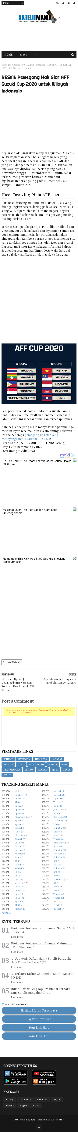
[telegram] (63, 3)
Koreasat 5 (20, 853)
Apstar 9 (19, 820)
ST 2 (55, 882)
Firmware (42, 1099)
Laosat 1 (57, 831)
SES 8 (17, 875)
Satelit (36, 1105)
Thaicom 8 (58, 897)
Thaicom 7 (58, 838)
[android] (74, 3)
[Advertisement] (39, 37)
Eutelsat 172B (21, 794)
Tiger (54, 769)
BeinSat (8, 758)
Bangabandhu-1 (61, 842)
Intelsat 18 (58, 790)
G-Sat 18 (57, 904)
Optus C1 (58, 805)
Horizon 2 (58, 886)
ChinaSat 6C (59, 827)
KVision (8, 764)
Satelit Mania (55, 1119)
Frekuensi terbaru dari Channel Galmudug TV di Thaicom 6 (41, 945)
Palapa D (19, 857)
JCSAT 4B (58, 835)
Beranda (6, 64)
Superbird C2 (60, 816)
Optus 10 (19, 805)
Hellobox (41, 758)
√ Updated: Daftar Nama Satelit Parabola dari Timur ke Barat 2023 (41, 960)
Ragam (23, 1105)
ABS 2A (18, 904)
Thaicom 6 (20, 897)
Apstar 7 (19, 901)
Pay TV (57, 1099)
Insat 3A (57, 875)
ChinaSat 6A (21, 835)
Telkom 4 (19, 864)
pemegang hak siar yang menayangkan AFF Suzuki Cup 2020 (30, 437)
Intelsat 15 (20, 890)
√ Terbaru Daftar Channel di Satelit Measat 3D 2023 (42, 975)
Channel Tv (17, 64)
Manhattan (36, 764)
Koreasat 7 (20, 849)
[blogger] (57, 3)
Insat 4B (19, 893)
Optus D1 (58, 798)
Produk (10, 1105)
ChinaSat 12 (21, 886)
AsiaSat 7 (57, 864)
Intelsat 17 (58, 908)
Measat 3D (20, 882)
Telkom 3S (20, 846)
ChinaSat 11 (59, 868)
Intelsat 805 (59, 794)
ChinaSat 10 (59, 857)
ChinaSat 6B (59, 849)
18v (66, 820)
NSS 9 (18, 790)
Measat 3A (58, 879)
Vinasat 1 (57, 824)
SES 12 (56, 871)
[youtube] (69, 3)
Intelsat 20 (20, 908)
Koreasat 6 (58, 846)
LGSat (21, 764)
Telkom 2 (58, 801)
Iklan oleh (16, 1004)
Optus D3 (19, 809)
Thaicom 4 (20, 842)
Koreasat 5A (59, 853)
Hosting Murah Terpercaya (39, 1010)
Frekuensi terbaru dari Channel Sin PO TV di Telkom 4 (43, 930)
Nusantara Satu (22, 816)
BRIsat (56, 813)
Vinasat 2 (19, 827)
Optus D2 (19, 813)
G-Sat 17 (19, 879)
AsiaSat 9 (19, 838)
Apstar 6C (19, 824)
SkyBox (29, 769)
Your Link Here (39, 1027)
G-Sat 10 (57, 890)
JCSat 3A (19, 831)
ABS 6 (17, 801)
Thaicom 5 (58, 893)
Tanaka (42, 769)
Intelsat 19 (20, 798)
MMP (64, 764)
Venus (67, 769)
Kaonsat (57, 758)
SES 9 (56, 860)
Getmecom (23, 758)
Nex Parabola (11, 769)
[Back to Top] (39, 1127)
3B (67, 879)
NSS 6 (18, 871)
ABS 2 (56, 901)
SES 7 (17, 860)
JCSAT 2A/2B (59, 809)
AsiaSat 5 (19, 868)
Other (7, 774)
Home (8, 54)
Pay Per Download (39, 1019)
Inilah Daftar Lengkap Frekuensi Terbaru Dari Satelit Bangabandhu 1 (40, 990)
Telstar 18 (58, 820)
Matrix (52, 764)
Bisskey (9, 1099)
